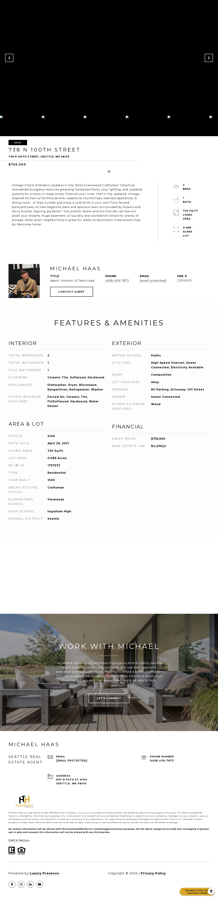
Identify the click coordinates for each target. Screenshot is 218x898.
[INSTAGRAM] (21, 884)
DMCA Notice (19, 840)
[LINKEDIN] (30, 884)
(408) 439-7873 (117, 280)
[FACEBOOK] (12, 884)
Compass (82, 812)
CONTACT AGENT (71, 291)
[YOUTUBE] (39, 884)
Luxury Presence (44, 873)
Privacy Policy (153, 873)
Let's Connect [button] (109, 698)
